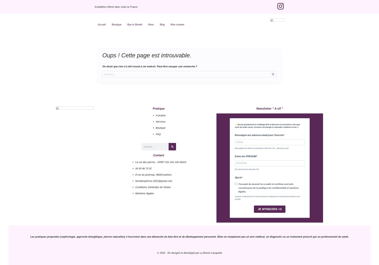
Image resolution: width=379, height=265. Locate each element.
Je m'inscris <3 (270, 209)
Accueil (102, 24)
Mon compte (177, 24)
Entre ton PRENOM (245, 156)
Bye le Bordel (134, 24)
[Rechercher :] (189, 74)
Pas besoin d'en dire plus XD (247, 169)
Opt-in (238, 177)
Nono (151, 24)
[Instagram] (280, 6)
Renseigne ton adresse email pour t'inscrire (259, 135)
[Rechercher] (172, 146)
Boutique (116, 24)
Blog (162, 24)
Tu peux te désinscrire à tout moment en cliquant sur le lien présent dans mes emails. (267, 197)
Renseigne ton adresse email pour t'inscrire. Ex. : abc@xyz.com (262, 148)
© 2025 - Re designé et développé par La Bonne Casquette (189, 253)
